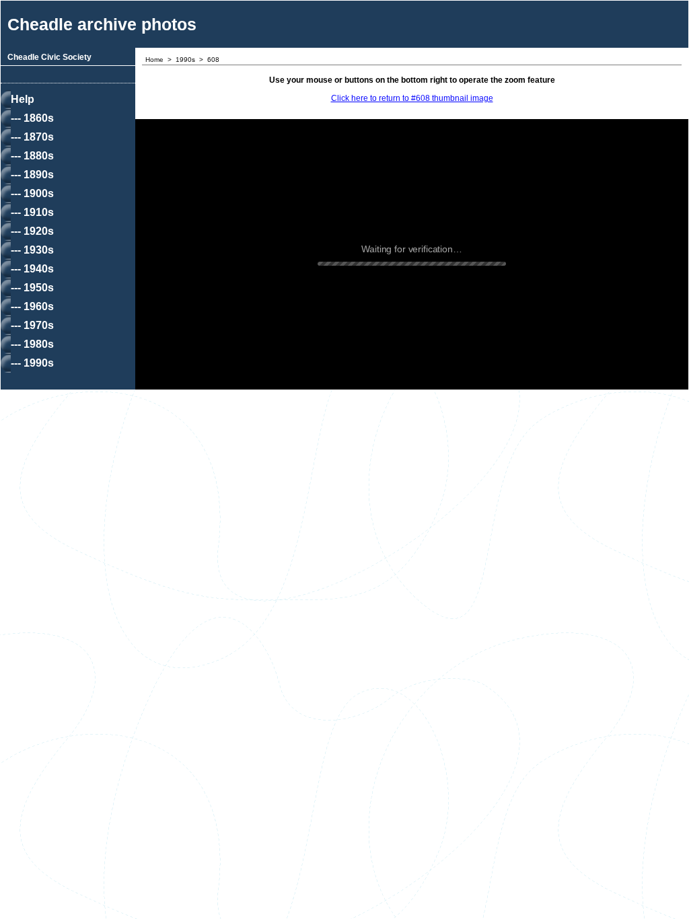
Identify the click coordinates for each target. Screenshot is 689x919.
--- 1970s (32, 325)
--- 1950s (32, 287)
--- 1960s (32, 306)
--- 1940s (32, 268)
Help (22, 99)
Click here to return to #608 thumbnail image (412, 98)
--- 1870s (32, 137)
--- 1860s (32, 118)
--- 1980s (32, 344)
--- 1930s (32, 250)
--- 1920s (32, 231)
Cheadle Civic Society (49, 57)
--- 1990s (32, 363)
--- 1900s (32, 193)
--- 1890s (32, 174)
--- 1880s (32, 155)
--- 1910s (32, 212)
